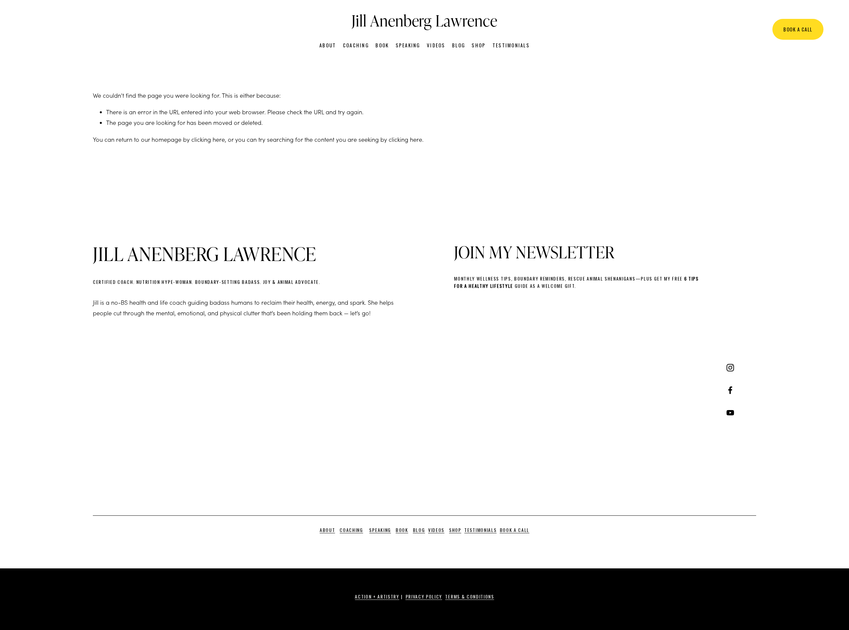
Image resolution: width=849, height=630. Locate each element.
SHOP (455, 529)
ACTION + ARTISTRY (377, 596)
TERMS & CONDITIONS (469, 596)
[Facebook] (730, 390)
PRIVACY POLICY (424, 596)
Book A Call (797, 29)
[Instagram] (730, 368)
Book (382, 45)
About (327, 45)
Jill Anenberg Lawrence (424, 20)
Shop (479, 45)
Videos (436, 45)
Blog (458, 45)
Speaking (408, 45)
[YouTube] (730, 413)
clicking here (208, 139)
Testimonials (511, 45)
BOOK (402, 529)
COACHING (351, 529)
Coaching (356, 45)
